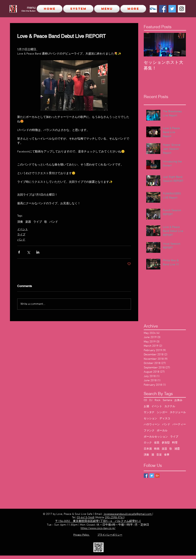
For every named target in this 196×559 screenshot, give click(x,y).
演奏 (20, 222)
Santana (167, 400)
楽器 (28, 222)
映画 (156, 449)
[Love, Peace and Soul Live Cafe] (163, 8)
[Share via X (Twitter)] (28, 252)
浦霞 (177, 449)
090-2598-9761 (114, 517)
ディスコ (164, 418)
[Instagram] (181, 8)
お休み (178, 400)
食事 (166, 454)
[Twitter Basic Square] (151, 475)
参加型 (166, 442)
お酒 (146, 406)
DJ (150, 400)
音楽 (159, 454)
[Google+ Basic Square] (157, 475)
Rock (157, 400)
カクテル (169, 406)
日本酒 (148, 449)
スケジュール (178, 412)
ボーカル (162, 430)
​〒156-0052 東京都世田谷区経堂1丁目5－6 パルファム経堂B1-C (98, 521)
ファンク (149, 430)
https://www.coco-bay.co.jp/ (98, 528)
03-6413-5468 (85, 517)
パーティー (179, 424)
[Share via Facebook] (19, 252)
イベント (22, 229)
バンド (53, 222)
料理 (174, 442)
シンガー (162, 412)
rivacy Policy (82, 534)
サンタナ (149, 412)
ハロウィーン (152, 424)
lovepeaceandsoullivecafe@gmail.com (127, 514)
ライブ (37, 222)
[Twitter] (172, 8)
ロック (148, 442)
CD (145, 400)
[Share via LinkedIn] (38, 252)
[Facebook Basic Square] (146, 475)
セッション (150, 418)
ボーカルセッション (156, 436)
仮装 (156, 442)
